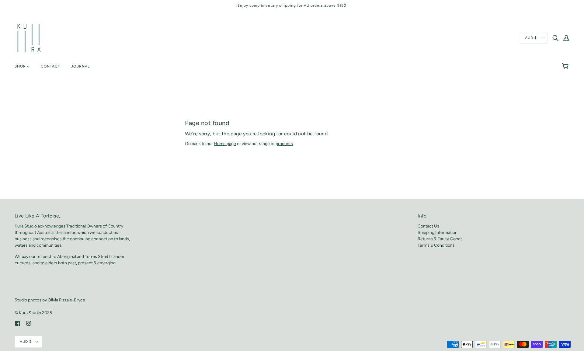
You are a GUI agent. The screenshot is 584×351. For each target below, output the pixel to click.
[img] (555, 38)
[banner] (29, 37)
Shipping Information (437, 232)
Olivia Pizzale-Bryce (66, 300)
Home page (225, 143)
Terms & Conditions (436, 245)
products (284, 143)
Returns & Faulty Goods (440, 239)
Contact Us (428, 226)
